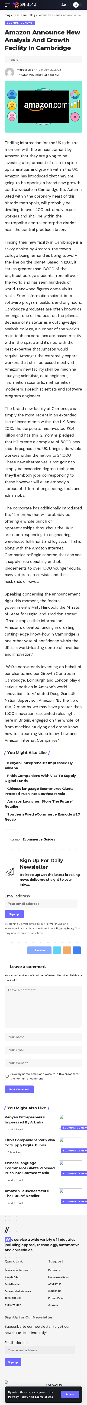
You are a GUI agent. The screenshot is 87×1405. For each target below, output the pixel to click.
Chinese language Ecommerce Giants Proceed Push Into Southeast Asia (30, 1168)
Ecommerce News (20, 22)
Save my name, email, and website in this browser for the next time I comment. (45, 1076)
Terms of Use (44, 1397)
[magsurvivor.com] (24, 5)
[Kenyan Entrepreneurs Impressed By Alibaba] (70, 1122)
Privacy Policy (18, 1397)
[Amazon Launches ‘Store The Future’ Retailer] (70, 1195)
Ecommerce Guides (39, 839)
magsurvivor (26, 69)
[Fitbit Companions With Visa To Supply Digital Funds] (70, 1144)
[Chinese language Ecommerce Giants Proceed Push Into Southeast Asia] (70, 1167)
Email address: (18, 896)
